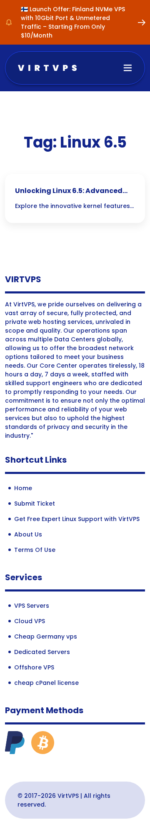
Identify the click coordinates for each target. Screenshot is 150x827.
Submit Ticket (34, 503)
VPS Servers (31, 605)
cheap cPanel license (46, 683)
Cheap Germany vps (45, 636)
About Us (28, 534)
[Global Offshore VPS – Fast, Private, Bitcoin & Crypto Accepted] (47, 67)
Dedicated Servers (42, 652)
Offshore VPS (34, 667)
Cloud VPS (29, 621)
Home (23, 488)
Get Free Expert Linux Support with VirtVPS (77, 519)
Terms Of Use (34, 550)
